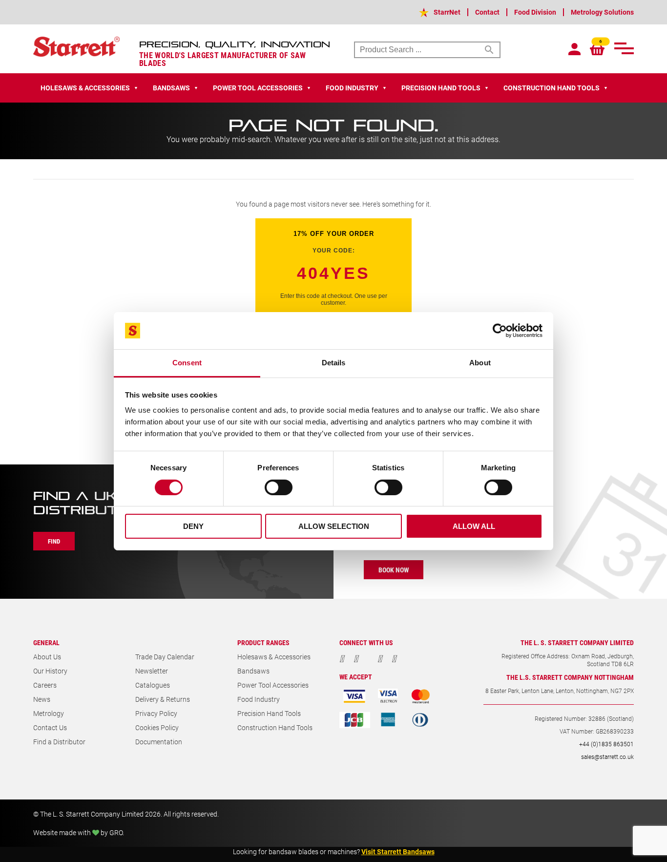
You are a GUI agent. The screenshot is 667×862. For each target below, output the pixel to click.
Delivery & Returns (162, 699)
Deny (193, 526)
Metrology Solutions (602, 12)
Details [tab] (334, 362)
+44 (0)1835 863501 (606, 744)
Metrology (48, 713)
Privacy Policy (156, 713)
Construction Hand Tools (275, 727)
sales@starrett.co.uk (607, 756)
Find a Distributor (59, 741)
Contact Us (50, 727)
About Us (47, 656)
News (41, 699)
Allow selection (333, 526)
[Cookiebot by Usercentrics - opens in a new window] (499, 330)
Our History (50, 670)
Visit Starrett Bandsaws (398, 851)
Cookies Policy (157, 727)
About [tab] (480, 362)
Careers (45, 685)
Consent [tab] (187, 362)
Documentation (158, 741)
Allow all (474, 526)
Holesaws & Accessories (274, 656)
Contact (487, 12)
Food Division (535, 12)
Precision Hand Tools (269, 713)
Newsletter (151, 670)
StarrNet (447, 12)
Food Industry (258, 699)
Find (54, 541)
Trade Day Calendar (164, 656)
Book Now (393, 569)
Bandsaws (253, 670)
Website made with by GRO (78, 832)
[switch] (278, 487)
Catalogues (152, 685)
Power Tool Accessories (273, 685)
